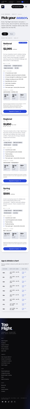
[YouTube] (2, 402)
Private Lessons (5, 348)
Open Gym (3, 350)
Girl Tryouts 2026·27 (18, 6)
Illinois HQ (3, 385)
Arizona (3, 387)
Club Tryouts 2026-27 (6, 357)
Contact (3, 391)
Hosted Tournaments (6, 359)
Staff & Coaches (5, 379)
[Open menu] (26, 6)
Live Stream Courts (5, 363)
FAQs (2, 377)
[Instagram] (11, 402)
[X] (15, 402)
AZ (24, 1)
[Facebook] (5, 402)
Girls (5, 34)
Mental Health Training (6, 375)
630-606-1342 (4, 2)
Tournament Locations (6, 361)
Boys (11, 34)
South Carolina (4, 389)
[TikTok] (8, 402)
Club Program (4, 340)
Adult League (4, 365)
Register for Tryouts (14, 111)
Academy (3, 342)
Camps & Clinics (5, 344)
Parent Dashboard (5, 371)
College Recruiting (5, 373)
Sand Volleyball (4, 346)
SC (27, 1)
